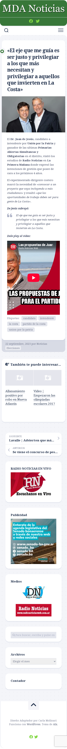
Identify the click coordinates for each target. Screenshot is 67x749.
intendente (47, 318)
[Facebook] (31, 21)
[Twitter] (38, 21)
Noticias (42, 343)
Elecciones (13, 348)
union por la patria (21, 329)
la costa (13, 324)
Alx (55, 724)
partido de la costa (34, 324)
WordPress (33, 724)
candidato (29, 318)
